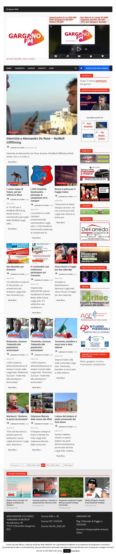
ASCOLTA (31, 68)
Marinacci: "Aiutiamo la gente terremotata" (17, 403)
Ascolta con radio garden (97, 68)
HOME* (9, 68)
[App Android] (88, 125)
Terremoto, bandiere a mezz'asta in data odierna (66, 328)
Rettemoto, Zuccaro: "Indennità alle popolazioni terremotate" (17, 328)
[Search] (76, 68)
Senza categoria (13, 132)
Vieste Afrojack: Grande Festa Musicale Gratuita (97, 487)
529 (65, 465)
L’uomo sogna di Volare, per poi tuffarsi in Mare (17, 176)
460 (29, 465)
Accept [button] (67, 551)
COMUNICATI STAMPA (17, 148)
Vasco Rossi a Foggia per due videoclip (66, 253)
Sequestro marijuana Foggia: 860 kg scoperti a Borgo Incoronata (71, 487)
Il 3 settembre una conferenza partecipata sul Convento (42, 253)
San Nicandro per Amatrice (17, 253)
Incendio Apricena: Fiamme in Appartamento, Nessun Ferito (45, 487)
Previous (14, 465)
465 (52, 465)
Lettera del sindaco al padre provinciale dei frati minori (66, 403)
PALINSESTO (20, 68)
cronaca (11, 495)
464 (47, 465)
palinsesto (101, 80)
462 (38, 465)
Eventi (89, 495)
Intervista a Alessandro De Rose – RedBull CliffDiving (41, 104)
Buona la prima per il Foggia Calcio (66, 176)
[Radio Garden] (101, 125)
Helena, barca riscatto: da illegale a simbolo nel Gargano (18, 487)
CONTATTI (42, 68)
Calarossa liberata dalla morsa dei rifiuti (42, 403)
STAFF (51, 68)
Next (70, 465)
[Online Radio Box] (88, 135)
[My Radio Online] (101, 135)
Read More (12, 162)
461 (34, 465)
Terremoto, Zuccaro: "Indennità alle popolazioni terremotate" (42, 328)
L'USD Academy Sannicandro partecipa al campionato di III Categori (42, 176)
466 (57, 465)
